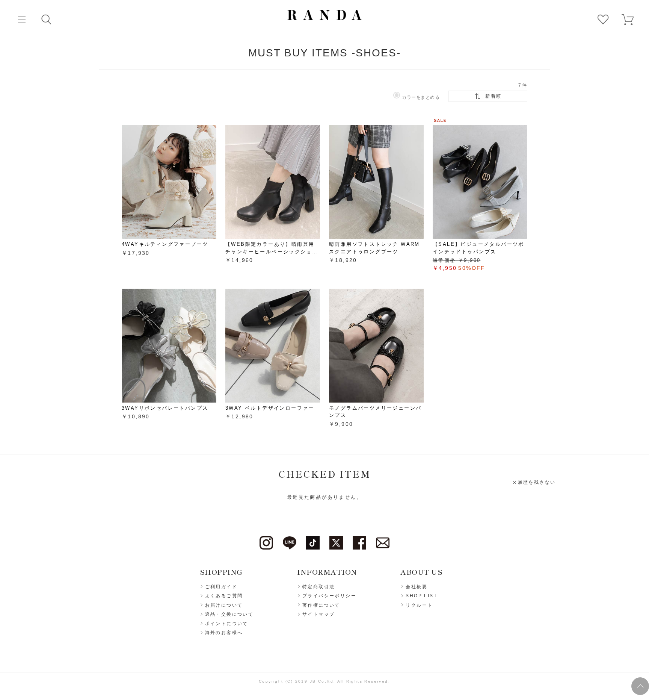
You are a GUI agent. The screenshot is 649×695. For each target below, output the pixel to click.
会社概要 (416, 586)
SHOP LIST (421, 595)
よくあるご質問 (224, 595)
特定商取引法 (318, 586)
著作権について (321, 605)
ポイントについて (226, 623)
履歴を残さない (537, 482)
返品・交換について (229, 614)
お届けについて (224, 605)
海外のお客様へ (224, 632)
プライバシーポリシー (329, 595)
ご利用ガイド (221, 586)
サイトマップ (318, 614)
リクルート (419, 605)
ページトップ (640, 686)
